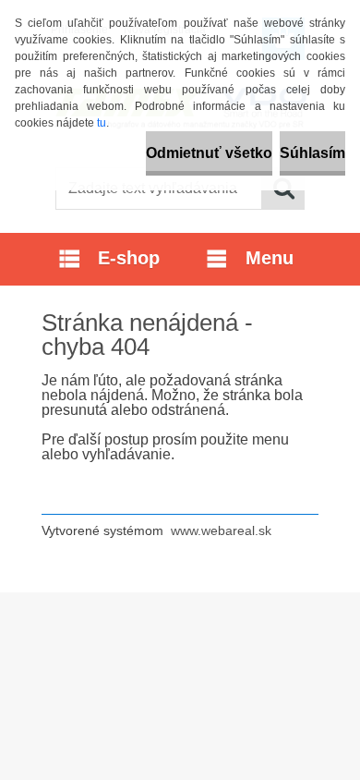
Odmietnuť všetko (209, 153)
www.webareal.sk (221, 530)
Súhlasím (312, 153)
